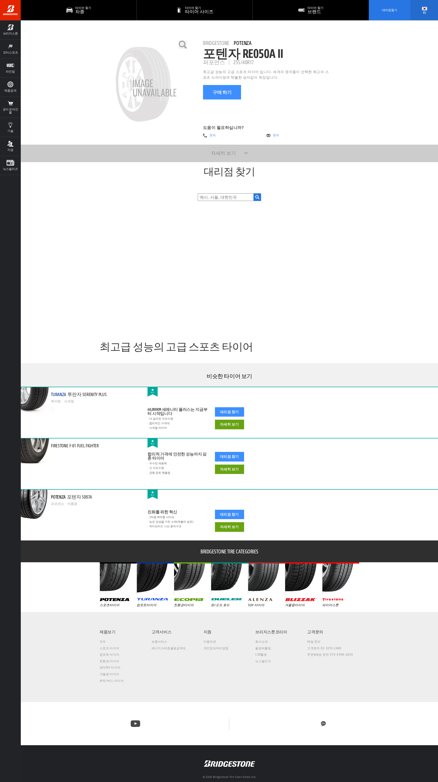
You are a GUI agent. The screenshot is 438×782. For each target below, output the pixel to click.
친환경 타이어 (109, 661)
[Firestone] (340, 578)
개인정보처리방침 (216, 648)
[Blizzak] (303, 578)
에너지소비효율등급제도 (169, 648)
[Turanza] (155, 578)
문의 (213, 135)
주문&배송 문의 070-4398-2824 (330, 654)
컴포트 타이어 (109, 654)
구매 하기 (222, 92)
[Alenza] (266, 578)
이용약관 (210, 641)
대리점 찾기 (229, 412)
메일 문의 (314, 641)
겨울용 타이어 (109, 674)
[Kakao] (323, 723)
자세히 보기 (229, 424)
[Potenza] (118, 578)
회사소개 (261, 641)
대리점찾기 (389, 10)
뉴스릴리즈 (263, 661)
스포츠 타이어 (109, 648)
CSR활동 (261, 654)
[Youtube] (135, 723)
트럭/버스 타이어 (112, 681)
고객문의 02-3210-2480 (324, 648)
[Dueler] (229, 578)
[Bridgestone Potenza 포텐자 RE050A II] (143, 84)
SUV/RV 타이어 (110, 667)
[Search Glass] (257, 197)
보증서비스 (159, 641)
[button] (10, 29)
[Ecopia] (192, 578)
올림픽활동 (263, 648)
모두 (103, 641)
